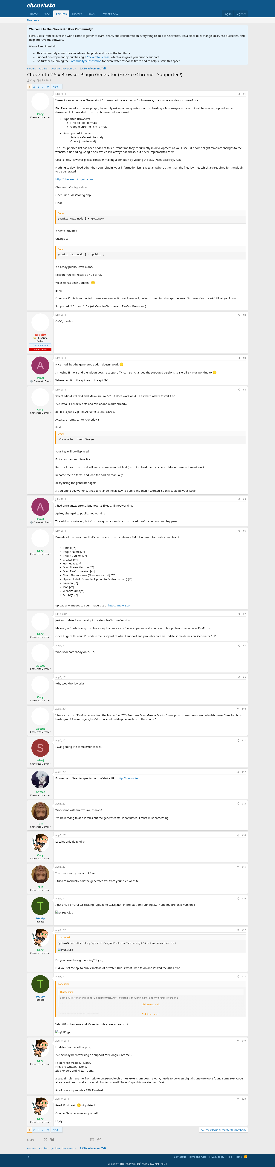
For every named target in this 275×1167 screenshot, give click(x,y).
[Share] (239, 94)
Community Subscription (85, 61)
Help (229, 1156)
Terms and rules (197, 1156)
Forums (61, 14)
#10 (244, 708)
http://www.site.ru (129, 778)
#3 (244, 358)
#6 (244, 530)
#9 (244, 677)
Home (34, 14)
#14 (244, 835)
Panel (47, 14)
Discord (77, 14)
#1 (244, 94)
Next (55, 86)
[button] (92, 13)
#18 (244, 976)
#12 (244, 772)
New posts (33, 20)
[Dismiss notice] (244, 29)
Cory (32, 80)
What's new (110, 14)
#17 (244, 930)
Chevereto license (98, 57)
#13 (244, 803)
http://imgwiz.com (120, 605)
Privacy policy (216, 1156)
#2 (244, 314)
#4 (244, 389)
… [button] (43, 86)
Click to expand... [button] (150, 1014)
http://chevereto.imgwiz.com (74, 179)
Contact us (180, 1156)
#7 (244, 614)
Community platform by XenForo (137, 1163)
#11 (244, 740)
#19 (244, 1040)
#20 (244, 1098)
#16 (244, 898)
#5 (244, 499)
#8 (244, 645)
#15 (244, 866)
